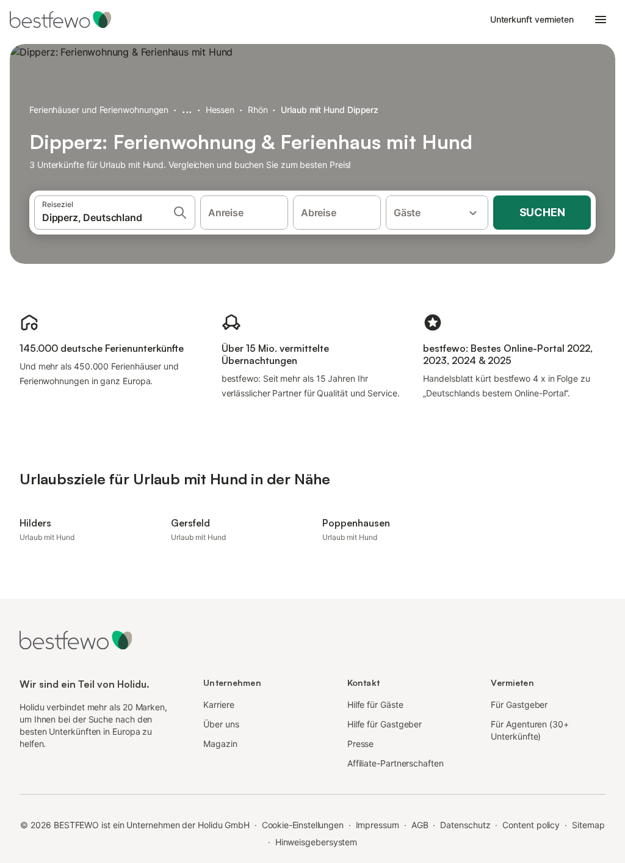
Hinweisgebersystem (316, 842)
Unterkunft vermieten (532, 19)
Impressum (377, 825)
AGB (419, 825)
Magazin (220, 743)
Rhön (258, 109)
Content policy (531, 825)
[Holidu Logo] (70, 20)
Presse (360, 743)
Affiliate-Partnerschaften (395, 763)
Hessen (220, 109)
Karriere (218, 704)
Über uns (221, 724)
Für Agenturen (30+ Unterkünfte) (530, 730)
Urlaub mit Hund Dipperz (329, 109)
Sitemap (588, 825)
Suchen (542, 212)
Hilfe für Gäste (375, 704)
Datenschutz (465, 825)
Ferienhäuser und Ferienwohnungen (98, 109)
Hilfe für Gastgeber (384, 724)
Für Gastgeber (519, 704)
